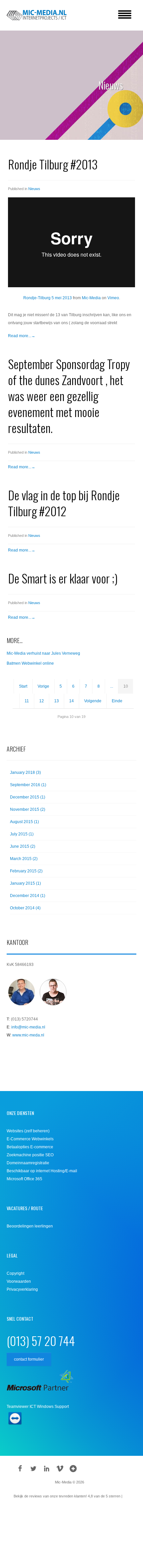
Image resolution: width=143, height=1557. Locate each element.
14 (71, 701)
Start (23, 686)
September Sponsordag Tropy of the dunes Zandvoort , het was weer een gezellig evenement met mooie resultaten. (69, 395)
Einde (117, 701)
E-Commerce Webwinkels (30, 1139)
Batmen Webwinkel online (30, 663)
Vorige (43, 686)
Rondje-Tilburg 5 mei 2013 (47, 298)
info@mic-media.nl (28, 1027)
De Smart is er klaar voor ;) (63, 578)
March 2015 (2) (24, 858)
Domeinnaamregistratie (28, 1163)
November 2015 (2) (27, 809)
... (111, 686)
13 (56, 701)
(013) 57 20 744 (41, 1340)
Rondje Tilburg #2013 (53, 164)
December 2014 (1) (27, 895)
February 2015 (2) (26, 871)
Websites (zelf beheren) (28, 1131)
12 (41, 701)
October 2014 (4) (25, 908)
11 (27, 701)
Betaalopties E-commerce (30, 1147)
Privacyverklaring (22, 1289)
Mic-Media (91, 298)
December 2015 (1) (27, 797)
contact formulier (29, 1359)
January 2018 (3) (25, 772)
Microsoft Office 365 (24, 1179)
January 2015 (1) (25, 883)
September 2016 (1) (28, 784)
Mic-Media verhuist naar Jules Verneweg (43, 653)
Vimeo (113, 298)
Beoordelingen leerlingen (30, 1226)
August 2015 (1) (24, 821)
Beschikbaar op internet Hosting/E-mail (42, 1171)
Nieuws (34, 189)
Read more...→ (21, 336)
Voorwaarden (19, 1281)
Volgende (92, 701)
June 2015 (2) (22, 846)
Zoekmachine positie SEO (30, 1155)
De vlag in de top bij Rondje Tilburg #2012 (64, 503)
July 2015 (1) (22, 834)
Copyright (15, 1273)
